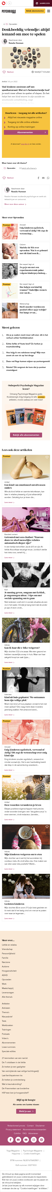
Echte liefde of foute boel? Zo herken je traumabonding (24, 345)
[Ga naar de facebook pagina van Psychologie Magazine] (10, 1140)
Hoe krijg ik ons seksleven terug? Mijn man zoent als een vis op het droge (25, 354)
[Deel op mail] (43, 178)
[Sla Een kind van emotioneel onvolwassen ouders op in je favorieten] (47, 457)
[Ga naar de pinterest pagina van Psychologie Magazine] (41, 1140)
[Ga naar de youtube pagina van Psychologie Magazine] (26, 1140)
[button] (42, 3)
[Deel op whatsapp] (48, 178)
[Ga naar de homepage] (9, 11)
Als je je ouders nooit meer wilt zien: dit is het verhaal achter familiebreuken (27, 336)
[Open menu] (48, 11)
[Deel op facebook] (38, 178)
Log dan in (25, 144)
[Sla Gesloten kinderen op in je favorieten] (47, 876)
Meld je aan (25, 1111)
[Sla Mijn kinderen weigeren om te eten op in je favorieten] (47, 826)
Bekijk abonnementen (35, 11)
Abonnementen (25, 132)
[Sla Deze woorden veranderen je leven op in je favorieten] (47, 777)
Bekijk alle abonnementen (26, 435)
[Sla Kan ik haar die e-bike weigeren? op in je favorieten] (47, 620)
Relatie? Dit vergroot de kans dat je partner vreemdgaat (26, 368)
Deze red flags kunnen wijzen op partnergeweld (28, 361)
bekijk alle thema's (29, 168)
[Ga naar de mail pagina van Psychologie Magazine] (18, 1140)
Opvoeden (13, 24)
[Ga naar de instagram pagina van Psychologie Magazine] (34, 1140)
